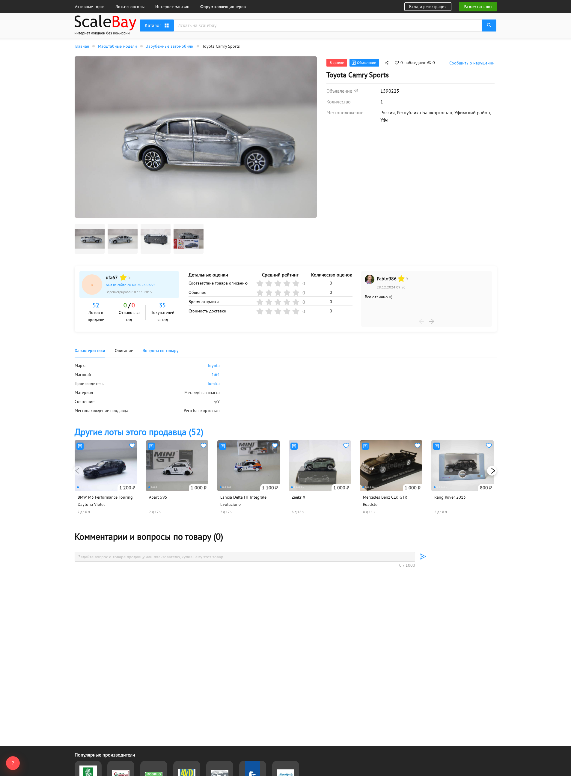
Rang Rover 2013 (450, 497)
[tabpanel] (286, 388)
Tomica (213, 383)
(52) (139, 431)
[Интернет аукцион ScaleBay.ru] (105, 33)
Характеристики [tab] (90, 350)
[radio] (123, 277)
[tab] (161, 350)
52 (96, 305)
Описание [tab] (124, 350)
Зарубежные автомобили (169, 46)
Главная (82, 46)
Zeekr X (298, 497)
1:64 (216, 374)
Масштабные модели (117, 46)
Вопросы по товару (161, 350)
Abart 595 (158, 497)
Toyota (213, 365)
